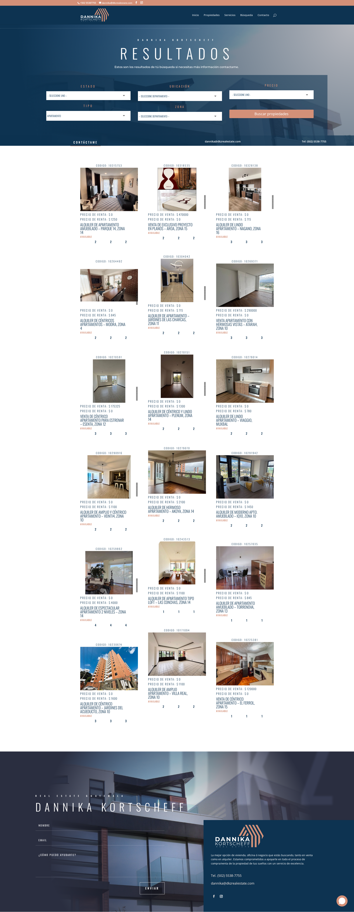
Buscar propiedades (271, 113)
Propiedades (212, 15)
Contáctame (85, 142)
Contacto (263, 15)
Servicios (229, 15)
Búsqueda (246, 15)
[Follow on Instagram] (221, 896)
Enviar (152, 888)
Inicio (195, 15)
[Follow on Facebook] (214, 896)
